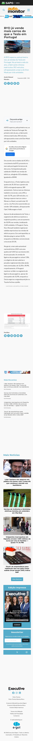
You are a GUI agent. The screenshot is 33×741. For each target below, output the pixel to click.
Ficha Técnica (16, 697)
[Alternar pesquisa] (4, 10)
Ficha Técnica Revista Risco (16, 699)
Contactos (16, 716)
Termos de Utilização (16, 711)
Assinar (17, 625)
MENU (18, 3)
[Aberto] (28, 10)
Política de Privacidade (16, 713)
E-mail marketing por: (16, 719)
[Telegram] (21, 335)
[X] (8, 83)
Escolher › (10, 154)
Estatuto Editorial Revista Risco (16, 705)
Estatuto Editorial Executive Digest (16, 703)
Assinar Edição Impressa (16, 707)
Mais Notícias (17, 579)
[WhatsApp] (14, 83)
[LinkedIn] (11, 83)
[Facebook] (5, 83)
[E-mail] (18, 83)
